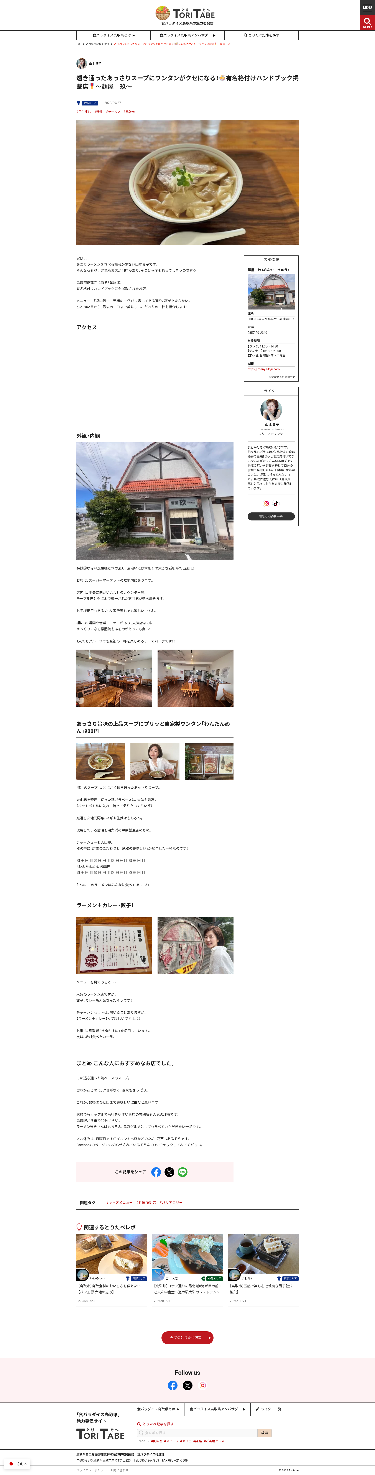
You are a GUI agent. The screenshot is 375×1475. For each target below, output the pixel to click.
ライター (271, 391)
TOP (78, 44)
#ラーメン (113, 112)
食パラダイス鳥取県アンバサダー (186, 35)
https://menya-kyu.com (264, 369)
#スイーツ (171, 1441)
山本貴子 (95, 63)
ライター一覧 (271, 1409)
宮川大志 (172, 1278)
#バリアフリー (171, 1203)
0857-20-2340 (257, 332)
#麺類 (98, 112)
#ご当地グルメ (214, 1441)
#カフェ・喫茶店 (191, 1441)
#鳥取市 (129, 112)
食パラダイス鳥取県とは (112, 35)
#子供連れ (83, 112)
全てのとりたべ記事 (185, 1338)
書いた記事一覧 (271, 516)
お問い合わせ (119, 1470)
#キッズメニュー (119, 1203)
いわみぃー (97, 1278)
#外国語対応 (146, 1203)
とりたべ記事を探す (264, 35)
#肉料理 (156, 1441)
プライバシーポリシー (91, 1470)
